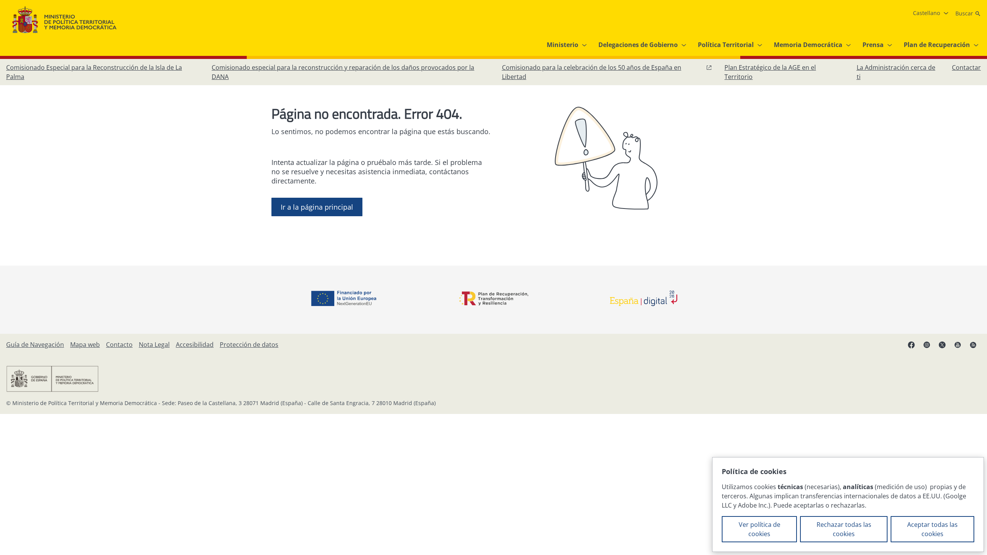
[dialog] (848, 504)
